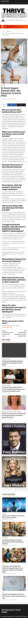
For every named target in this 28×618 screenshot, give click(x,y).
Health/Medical (5, 411)
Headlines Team (14, 545)
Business (4, 513)
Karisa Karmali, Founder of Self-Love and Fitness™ (7, 333)
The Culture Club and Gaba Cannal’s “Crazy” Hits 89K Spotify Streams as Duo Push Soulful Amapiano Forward (13, 389)
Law (3, 592)
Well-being (19, 411)
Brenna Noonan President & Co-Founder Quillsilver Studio (20, 333)
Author (11, 366)
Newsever (18, 616)
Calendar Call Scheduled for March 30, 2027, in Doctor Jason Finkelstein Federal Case (14, 596)
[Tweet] (21, 104)
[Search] (26, 27)
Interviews (3, 85)
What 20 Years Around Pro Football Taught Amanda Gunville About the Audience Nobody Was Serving (14, 415)
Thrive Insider (5, 98)
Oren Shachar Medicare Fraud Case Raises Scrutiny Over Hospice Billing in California (13, 542)
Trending (8, 385)
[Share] (11, 104)
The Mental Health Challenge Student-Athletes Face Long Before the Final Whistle (12, 363)
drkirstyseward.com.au (7, 327)
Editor (12, 519)
